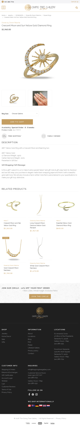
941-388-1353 (59, 344)
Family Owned (54, 136)
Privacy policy (33, 351)
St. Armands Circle (61, 334)
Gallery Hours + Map (61, 341)
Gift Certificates (7, 375)
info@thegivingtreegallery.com (39, 369)
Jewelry (4, 334)
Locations (31, 336)
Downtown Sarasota (61, 349)
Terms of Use (6, 389)
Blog (29, 339)
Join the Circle (40, 296)
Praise (30, 345)
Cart (3, 384)
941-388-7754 (59, 359)
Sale (3, 339)
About (30, 334)
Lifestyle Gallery (34, 348)
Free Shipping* (15, 136)
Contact (31, 353)
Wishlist (4, 381)
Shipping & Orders (8, 369)
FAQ (29, 342)
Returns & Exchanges (9, 372)
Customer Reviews (8, 387)
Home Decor (6, 336)
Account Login (7, 378)
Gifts (3, 342)
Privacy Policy (7, 392)
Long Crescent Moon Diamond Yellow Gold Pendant (37, 225)
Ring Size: (5, 114)
